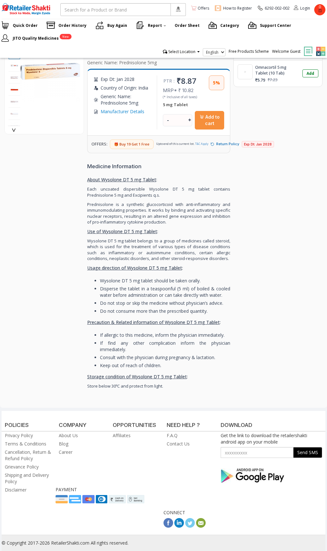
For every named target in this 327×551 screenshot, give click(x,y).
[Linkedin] (179, 526)
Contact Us (178, 444)
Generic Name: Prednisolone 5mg (122, 62)
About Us (68, 435)
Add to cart (212, 120)
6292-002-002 (277, 8)
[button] (320, 46)
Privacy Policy (19, 435)
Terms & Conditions (25, 444)
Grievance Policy (22, 467)
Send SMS (307, 452)
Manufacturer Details (122, 111)
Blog (63, 444)
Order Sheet (187, 25)
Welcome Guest (286, 51)
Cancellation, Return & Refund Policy (28, 455)
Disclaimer (16, 490)
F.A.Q (172, 435)
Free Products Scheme (249, 51)
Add (310, 73)
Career (65, 452)
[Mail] (201, 526)
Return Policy (227, 144)
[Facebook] (168, 526)
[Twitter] (190, 526)
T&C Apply (202, 144)
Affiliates (122, 435)
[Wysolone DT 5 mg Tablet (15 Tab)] (50, 98)
